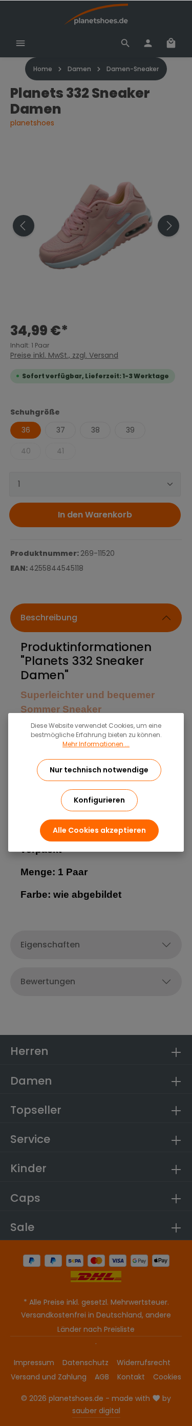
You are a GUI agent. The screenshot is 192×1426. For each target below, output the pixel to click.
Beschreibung (48, 617)
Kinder (28, 1168)
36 (26, 430)
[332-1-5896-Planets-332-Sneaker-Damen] (95, 226)
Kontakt (131, 1377)
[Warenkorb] (171, 43)
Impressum (34, 1362)
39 (130, 430)
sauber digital (96, 1411)
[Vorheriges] (23, 225)
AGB (102, 1377)
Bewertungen (47, 981)
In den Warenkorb (95, 515)
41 (60, 451)
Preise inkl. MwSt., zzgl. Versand (64, 355)
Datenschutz (85, 1362)
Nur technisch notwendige (99, 770)
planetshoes (32, 123)
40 (26, 451)
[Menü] (20, 43)
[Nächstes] (168, 225)
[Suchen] (125, 43)
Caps (25, 1198)
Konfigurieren (99, 800)
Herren (29, 1051)
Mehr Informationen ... (96, 744)
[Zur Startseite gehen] (96, 14)
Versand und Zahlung (49, 1377)
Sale (22, 1227)
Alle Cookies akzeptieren (99, 830)
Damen (31, 1081)
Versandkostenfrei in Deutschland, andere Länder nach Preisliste (96, 1322)
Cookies (167, 1377)
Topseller (35, 1110)
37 (60, 430)
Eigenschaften (50, 944)
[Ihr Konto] (148, 43)
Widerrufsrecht (143, 1362)
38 (95, 430)
